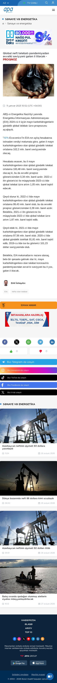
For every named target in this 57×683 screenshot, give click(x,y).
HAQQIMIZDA (28, 620)
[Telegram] (33, 639)
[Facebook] (14, 639)
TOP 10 (28, 632)
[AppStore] (38, 663)
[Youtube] (28, 639)
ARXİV (28, 628)
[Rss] (42, 639)
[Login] (53, 2)
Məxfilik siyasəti (38, 674)
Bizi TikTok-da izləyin (16, 378)
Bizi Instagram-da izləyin (18, 370)
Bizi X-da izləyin (14, 392)
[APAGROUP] (28, 656)
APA (6, 137)
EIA (5, 291)
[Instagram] (19, 639)
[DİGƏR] (53, 10)
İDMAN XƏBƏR (28, 305)
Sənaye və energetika (19, 23)
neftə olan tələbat (19, 291)
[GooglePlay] (19, 663)
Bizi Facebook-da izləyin (18, 385)
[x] (24, 639)
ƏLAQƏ (28, 624)
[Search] (46, 3)
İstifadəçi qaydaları (20, 674)
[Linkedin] (38, 639)
